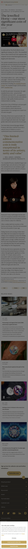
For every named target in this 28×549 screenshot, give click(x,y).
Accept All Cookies (14, 546)
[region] (14, 535)
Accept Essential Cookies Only (14, 542)
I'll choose (14, 538)
